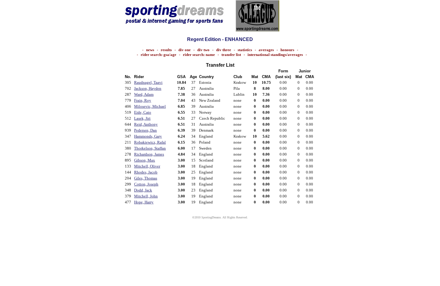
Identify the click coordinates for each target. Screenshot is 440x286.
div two (203, 50)
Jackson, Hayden (147, 88)
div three (223, 50)
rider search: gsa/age (158, 54)
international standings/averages (275, 54)
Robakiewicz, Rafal (150, 142)
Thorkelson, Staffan (150, 148)
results (166, 50)
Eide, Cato (142, 112)
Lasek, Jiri (142, 118)
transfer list (231, 54)
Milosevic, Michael (150, 106)
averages (266, 50)
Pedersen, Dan (145, 130)
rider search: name (199, 54)
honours (287, 50)
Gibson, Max (144, 160)
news (150, 50)
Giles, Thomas (145, 178)
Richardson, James (149, 154)
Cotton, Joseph (146, 184)
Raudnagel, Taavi (148, 82)
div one (184, 50)
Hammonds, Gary (148, 136)
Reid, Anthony (146, 124)
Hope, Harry (144, 202)
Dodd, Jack (143, 190)
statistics (245, 50)
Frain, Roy (142, 100)
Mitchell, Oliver (147, 166)
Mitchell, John (146, 196)
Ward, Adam (144, 94)
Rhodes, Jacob (145, 172)
